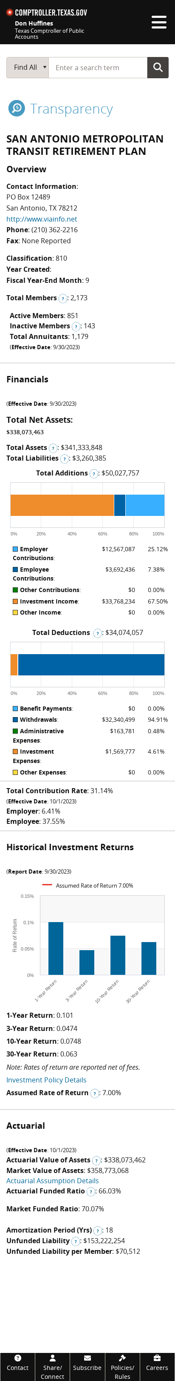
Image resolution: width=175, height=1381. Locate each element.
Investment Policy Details (46, 1080)
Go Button (158, 67)
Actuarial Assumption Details (52, 1180)
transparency (70, 108)
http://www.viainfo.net (41, 219)
